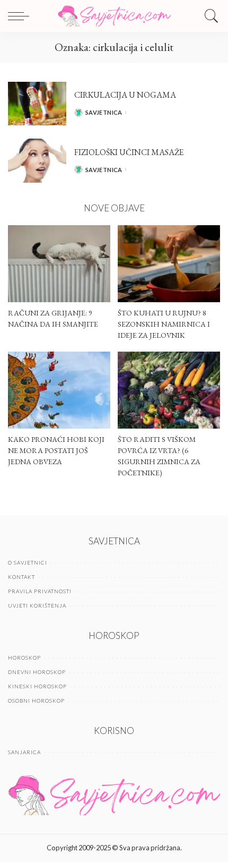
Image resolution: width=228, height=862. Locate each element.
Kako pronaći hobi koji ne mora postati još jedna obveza (56, 450)
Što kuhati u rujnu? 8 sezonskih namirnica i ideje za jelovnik (164, 324)
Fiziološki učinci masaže (128, 152)
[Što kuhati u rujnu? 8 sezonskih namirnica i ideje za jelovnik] (169, 263)
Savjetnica (103, 112)
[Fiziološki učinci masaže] (37, 161)
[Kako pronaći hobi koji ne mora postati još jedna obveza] (59, 390)
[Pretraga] (209, 16)
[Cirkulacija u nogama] (37, 104)
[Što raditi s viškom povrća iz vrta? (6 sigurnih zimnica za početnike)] (169, 390)
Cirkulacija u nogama (125, 94)
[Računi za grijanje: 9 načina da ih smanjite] (59, 263)
